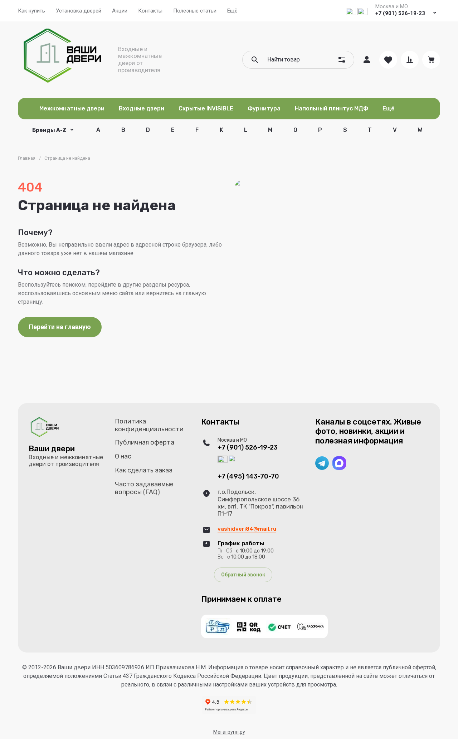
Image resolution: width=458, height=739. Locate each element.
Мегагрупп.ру (229, 732)
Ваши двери (52, 448)
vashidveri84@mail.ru (247, 529)
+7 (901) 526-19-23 (400, 13)
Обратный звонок (243, 574)
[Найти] (254, 59)
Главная (26, 158)
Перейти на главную (60, 327)
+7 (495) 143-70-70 (248, 476)
